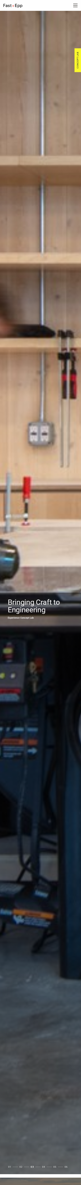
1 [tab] (10, 1167)
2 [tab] (21, 1167)
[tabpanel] (40, 592)
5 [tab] (55, 1167)
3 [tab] (33, 1167)
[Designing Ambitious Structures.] (16, 6)
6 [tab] (67, 1167)
